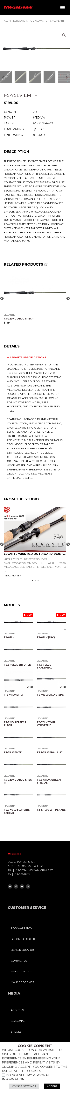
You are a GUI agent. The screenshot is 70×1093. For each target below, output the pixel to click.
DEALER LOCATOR (22, 949)
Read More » (12, 575)
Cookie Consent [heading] (35, 1046)
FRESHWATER (18, 20)
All (6, 20)
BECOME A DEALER (23, 939)
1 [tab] (34, 581)
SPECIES (16, 1031)
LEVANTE (41, 20)
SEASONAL (18, 1020)
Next (68, 299)
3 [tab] (39, 581)
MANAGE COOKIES (22, 982)
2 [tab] (36, 581)
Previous (2, 299)
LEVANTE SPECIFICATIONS (28, 357)
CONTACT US (19, 960)
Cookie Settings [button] (24, 1086)
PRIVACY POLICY (21, 971)
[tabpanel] (35, 542)
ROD (31, 20)
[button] (62, 7)
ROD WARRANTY (21, 928)
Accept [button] (52, 1086)
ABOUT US (17, 1010)
